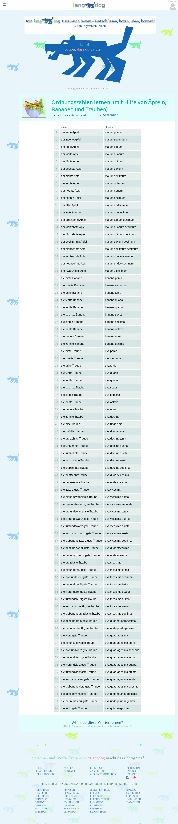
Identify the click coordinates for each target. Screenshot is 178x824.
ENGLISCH (41, 808)
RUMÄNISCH (97, 802)
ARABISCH (41, 793)
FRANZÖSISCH (72, 793)
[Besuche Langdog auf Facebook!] (125, 778)
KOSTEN (68, 768)
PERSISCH (96, 793)
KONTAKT (69, 771)
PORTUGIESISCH (99, 799)
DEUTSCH (40, 805)
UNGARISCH (133, 802)
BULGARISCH (42, 796)
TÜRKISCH (132, 796)
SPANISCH (131, 790)
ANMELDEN (97, 771)
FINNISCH (69, 790)
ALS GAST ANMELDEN (103, 774)
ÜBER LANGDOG (44, 774)
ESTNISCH (41, 811)
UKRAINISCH (133, 799)
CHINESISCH (42, 799)
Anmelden (85, 88)
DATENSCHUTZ (134, 771)
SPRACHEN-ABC (44, 771)
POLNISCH (96, 796)
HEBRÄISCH (70, 799)
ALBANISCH (42, 790)
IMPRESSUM (133, 768)
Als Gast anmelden (101, 88)
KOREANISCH (71, 808)
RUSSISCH (96, 805)
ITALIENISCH (71, 802)
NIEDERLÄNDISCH (100, 790)
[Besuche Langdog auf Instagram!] (132, 778)
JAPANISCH (70, 805)
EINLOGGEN (97, 768)
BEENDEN (131, 774)
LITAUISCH (70, 811)
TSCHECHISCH (134, 793)
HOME (38, 768)
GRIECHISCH (71, 796)
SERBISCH (96, 808)
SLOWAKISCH (98, 811)
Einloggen (73, 88)
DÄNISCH (40, 802)
